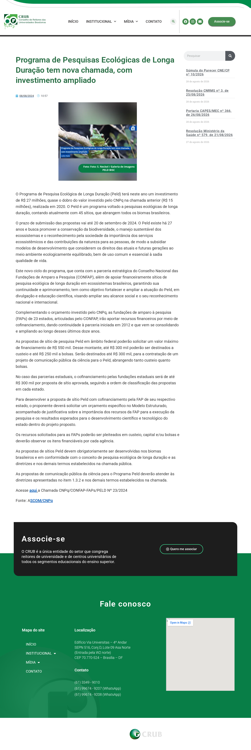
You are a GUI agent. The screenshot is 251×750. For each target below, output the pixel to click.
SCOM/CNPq (41, 500)
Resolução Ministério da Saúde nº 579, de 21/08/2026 (209, 133)
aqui (33, 490)
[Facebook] (185, 21)
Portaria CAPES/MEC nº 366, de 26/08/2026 (209, 112)
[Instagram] (193, 21)
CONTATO (154, 21)
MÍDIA (129, 21)
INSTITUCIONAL (99, 21)
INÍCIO (73, 21)
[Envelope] (200, 21)
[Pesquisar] (230, 56)
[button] (173, 21)
